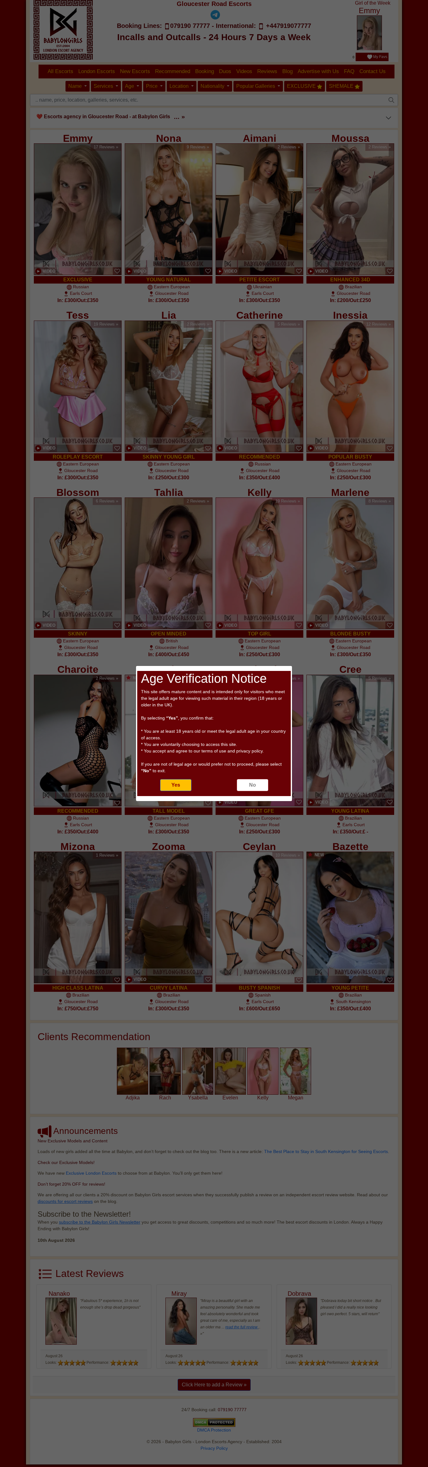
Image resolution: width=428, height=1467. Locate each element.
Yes (175, 785)
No (252, 785)
